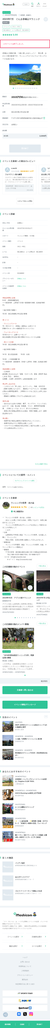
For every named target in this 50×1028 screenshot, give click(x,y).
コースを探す (37, 946)
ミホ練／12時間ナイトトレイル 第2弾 (28, 739)
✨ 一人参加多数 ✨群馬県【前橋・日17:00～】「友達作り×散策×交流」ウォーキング (31, 822)
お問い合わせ (25, 962)
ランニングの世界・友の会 (22, 503)
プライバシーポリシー (25, 975)
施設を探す (13, 946)
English (26, 4)
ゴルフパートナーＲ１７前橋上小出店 (28, 891)
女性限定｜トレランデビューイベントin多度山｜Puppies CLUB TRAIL (31, 780)
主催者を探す (37, 937)
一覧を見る (42, 566)
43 (37, 507)
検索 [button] (32, 6)
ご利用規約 (25, 971)
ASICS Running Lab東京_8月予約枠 (28, 793)
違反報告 (44, 681)
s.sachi (14, 168)
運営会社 (25, 979)
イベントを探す (13, 937)
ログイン (38, 6)
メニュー (44, 6)
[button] (13, 88)
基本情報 (8, 1024)
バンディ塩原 (20, 863)
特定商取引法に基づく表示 (25, 984)
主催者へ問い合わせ (25, 690)
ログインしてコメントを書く (25, 481)
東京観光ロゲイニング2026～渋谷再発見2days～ (31, 754)
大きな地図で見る (41, 464)
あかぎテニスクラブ (22, 877)
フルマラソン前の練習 (13, 174)
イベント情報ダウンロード (25, 704)
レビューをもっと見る (25, 201)
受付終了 (39, 1024)
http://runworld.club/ (24, 559)
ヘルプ (25, 957)
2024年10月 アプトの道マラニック (16, 598)
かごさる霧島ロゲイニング (24, 807)
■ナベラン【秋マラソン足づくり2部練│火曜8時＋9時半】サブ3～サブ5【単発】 (31, 836)
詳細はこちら (21, 278)
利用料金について (25, 966)
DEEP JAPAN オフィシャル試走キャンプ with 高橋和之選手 (31, 726)
